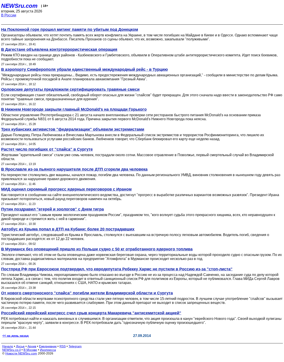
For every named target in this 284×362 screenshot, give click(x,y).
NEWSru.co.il (11, 350)
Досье (20, 346)
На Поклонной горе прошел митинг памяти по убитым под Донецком (69, 29)
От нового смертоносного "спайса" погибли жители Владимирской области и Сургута (87, 293)
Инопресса (48, 350)
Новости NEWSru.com (21, 353)
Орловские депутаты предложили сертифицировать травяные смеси (70, 89)
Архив (32, 346)
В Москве (30, 350)
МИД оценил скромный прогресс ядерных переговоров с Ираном (66, 189)
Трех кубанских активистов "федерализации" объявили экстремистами (72, 129)
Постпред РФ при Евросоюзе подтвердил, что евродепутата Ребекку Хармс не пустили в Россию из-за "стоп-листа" (117, 269)
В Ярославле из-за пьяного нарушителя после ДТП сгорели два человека (74, 169)
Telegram (75, 346)
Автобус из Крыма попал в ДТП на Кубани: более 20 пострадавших (67, 229)
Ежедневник (48, 346)
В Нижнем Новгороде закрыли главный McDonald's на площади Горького (74, 109)
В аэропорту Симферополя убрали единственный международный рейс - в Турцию (84, 69)
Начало (7, 346)
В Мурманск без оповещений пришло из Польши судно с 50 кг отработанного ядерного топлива (97, 249)
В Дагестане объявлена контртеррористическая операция (59, 49)
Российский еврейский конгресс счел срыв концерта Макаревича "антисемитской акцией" (91, 313)
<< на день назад (15, 335)
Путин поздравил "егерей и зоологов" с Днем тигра (52, 209)
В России (8, 15)
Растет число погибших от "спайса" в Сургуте (47, 149)
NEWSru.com (19, 5)
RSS (62, 346)
